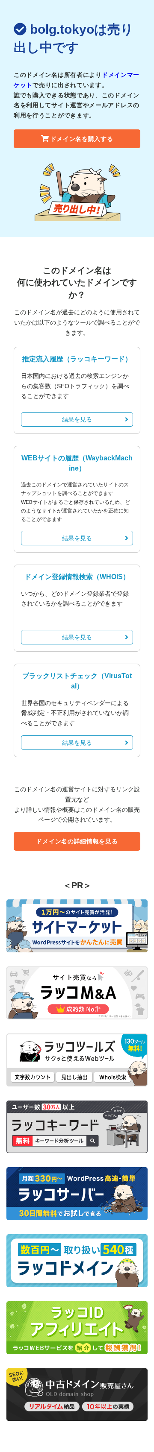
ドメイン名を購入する (81, 138)
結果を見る (77, 419)
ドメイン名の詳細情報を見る (77, 841)
